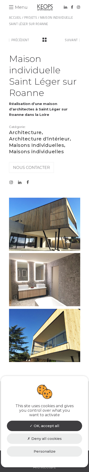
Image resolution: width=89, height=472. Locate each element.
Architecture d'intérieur (39, 139)
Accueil (15, 17)
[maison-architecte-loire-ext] (44, 361)
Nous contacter (31, 167)
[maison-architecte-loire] (44, 305)
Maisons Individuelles (36, 145)
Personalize (45, 451)
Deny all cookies (46, 438)
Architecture (25, 132)
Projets (30, 17)
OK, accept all (46, 426)
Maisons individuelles (36, 151)
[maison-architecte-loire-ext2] (44, 250)
